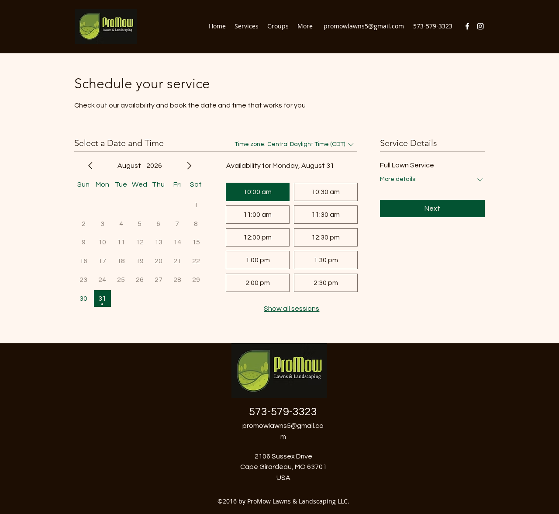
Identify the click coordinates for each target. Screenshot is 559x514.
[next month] (189, 165)
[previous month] (90, 165)
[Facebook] (467, 26)
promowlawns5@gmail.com (364, 26)
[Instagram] (480, 26)
